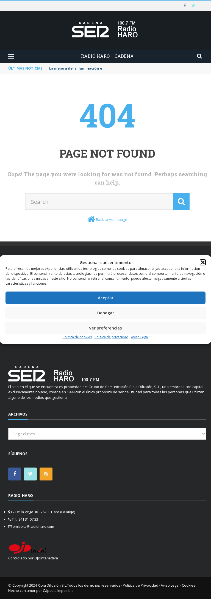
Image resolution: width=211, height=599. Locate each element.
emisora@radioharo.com (33, 526)
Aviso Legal (140, 337)
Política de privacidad (111, 337)
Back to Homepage (111, 219)
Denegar (105, 312)
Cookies (188, 585)
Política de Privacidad (140, 585)
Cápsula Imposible (58, 590)
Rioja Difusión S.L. (52, 585)
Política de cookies (77, 337)
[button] (203, 262)
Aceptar (105, 297)
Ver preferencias (105, 328)
